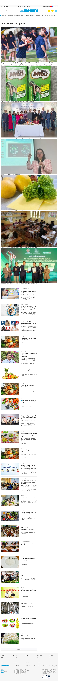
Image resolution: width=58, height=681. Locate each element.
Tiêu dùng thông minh (25, 288)
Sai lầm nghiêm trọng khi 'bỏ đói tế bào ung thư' (12, 210)
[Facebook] (53, 6)
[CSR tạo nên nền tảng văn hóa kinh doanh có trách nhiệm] (10, 531)
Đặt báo (17, 665)
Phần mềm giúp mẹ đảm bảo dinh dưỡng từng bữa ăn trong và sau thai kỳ (29, 435)
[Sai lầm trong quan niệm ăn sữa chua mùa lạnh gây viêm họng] (10, 310)
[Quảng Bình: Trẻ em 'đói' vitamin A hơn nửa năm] (10, 342)
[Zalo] (56, 6)
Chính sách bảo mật (37, 665)
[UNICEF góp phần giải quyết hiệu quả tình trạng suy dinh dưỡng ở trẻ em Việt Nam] (29, 229)
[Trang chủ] (0, 15)
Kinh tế (12, 15)
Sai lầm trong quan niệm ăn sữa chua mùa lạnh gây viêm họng (28, 307)
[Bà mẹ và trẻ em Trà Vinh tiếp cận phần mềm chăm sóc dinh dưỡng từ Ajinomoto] (10, 357)
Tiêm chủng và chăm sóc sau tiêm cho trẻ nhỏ (29, 564)
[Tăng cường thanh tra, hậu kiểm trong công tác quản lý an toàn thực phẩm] (10, 484)
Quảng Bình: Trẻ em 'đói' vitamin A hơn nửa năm (28, 339)
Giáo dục (25, 15)
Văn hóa (31, 15)
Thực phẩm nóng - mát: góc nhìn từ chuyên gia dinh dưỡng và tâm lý (28, 417)
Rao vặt (51, 657)
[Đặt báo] (52, 11)
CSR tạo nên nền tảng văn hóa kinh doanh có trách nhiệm (28, 528)
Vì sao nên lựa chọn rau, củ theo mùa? (28, 574)
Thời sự (6, 15)
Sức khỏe (18, 15)
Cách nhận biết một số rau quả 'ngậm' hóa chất (28, 634)
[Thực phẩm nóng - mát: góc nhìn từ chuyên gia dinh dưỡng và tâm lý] (10, 419)
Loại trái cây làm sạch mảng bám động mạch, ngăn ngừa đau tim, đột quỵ (29, 374)
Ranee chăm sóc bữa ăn (26, 603)
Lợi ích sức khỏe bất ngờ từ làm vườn (28, 639)
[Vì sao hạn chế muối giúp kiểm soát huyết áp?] (10, 562)
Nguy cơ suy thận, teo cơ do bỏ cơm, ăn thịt (10, 174)
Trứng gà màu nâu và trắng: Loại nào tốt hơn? (28, 407)
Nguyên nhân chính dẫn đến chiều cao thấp (27, 386)
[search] (11, 11)
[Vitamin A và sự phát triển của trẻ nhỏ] (10, 453)
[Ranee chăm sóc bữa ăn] (10, 608)
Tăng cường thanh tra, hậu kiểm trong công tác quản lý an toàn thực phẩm (28, 482)
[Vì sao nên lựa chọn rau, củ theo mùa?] (10, 577)
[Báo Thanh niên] (5, 666)
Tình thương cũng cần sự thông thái (28, 619)
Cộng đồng (23, 431)
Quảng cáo (23, 665)
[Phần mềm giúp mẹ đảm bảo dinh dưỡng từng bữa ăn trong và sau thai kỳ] (10, 437)
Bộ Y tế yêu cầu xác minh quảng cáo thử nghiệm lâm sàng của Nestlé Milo (17, 101)
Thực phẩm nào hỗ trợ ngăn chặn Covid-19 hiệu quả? (28, 513)
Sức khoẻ (15, 657)
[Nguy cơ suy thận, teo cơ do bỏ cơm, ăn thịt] (29, 156)
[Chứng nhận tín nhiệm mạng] (46, 677)
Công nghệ (41, 15)
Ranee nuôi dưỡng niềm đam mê (28, 623)
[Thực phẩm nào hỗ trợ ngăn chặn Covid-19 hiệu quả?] (10, 516)
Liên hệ (28, 6)
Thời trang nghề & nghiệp (25, 541)
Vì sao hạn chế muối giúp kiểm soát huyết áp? (28, 559)
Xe (43, 15)
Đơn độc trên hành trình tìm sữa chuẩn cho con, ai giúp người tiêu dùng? (28, 291)
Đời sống (15, 15)
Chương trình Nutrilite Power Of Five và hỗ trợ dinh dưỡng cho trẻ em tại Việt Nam (28, 590)
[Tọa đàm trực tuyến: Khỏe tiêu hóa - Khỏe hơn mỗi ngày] (10, 469)
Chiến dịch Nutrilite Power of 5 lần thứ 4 (28, 543)
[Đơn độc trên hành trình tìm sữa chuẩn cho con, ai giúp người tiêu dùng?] (10, 293)
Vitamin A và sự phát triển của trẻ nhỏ (28, 450)
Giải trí (34, 15)
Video (46, 15)
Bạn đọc (51, 655)
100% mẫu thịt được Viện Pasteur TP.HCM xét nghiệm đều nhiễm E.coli (29, 579)
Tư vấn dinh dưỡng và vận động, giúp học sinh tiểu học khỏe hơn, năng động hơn (19, 283)
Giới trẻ (22, 15)
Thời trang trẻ (53, 15)
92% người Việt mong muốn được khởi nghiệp (29, 533)
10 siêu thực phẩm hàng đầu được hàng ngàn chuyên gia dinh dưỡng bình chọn (29, 456)
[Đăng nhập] (56, 11)
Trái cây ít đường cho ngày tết (28, 370)
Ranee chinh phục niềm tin (27, 606)
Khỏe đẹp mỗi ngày (24, 304)
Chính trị (3, 15)
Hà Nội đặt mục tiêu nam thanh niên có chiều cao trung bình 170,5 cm (29, 390)
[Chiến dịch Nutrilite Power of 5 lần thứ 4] (10, 546)
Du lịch (28, 15)
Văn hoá (26, 657)
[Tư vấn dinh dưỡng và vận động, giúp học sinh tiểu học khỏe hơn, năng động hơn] (29, 265)
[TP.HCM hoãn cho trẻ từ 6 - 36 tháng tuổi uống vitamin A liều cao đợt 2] (10, 404)
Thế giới (9, 15)
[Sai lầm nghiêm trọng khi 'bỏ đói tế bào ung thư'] (29, 192)
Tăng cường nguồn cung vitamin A (29, 342)
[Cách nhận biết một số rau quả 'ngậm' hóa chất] (10, 638)
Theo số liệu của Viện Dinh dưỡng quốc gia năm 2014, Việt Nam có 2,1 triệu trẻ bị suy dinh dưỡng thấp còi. (28, 595)
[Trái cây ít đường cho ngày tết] (10, 373)
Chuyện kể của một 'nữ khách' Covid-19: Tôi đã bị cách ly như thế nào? (29, 518)
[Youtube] (51, 6)
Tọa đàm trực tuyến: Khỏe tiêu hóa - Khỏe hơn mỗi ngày (28, 466)
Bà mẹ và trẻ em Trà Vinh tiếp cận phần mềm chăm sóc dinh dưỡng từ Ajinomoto (29, 355)
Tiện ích (24, 6)
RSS (27, 665)
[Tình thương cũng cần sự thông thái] (10, 623)
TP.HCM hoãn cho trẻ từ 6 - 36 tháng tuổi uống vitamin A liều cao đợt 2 (28, 402)
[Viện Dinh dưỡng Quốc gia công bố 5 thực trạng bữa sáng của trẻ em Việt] (10, 325)
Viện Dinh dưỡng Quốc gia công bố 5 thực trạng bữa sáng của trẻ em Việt (28, 323)
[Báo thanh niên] (29, 10)
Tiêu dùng (48, 15)
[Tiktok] (54, 6)
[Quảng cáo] (49, 11)
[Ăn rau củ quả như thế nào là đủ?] (10, 500)
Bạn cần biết (20, 6)
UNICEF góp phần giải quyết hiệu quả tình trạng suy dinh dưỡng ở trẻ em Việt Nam (19, 247)
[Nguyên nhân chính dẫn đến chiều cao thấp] (10, 389)
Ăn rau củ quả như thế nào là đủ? (28, 497)
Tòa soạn (30, 665)
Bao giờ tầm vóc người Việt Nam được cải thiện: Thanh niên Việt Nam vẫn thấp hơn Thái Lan (27, 63)
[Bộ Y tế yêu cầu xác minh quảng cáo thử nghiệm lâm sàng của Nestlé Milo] (29, 83)
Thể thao (37, 15)
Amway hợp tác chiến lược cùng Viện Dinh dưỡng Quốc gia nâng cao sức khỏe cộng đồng (21, 138)
